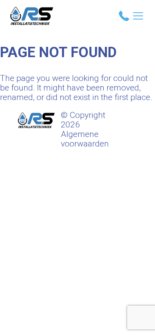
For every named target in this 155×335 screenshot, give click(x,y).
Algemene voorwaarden (85, 138)
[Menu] (138, 15)
